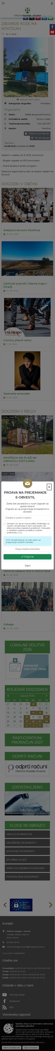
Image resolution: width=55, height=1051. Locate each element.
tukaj (19, 532)
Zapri (27, 565)
